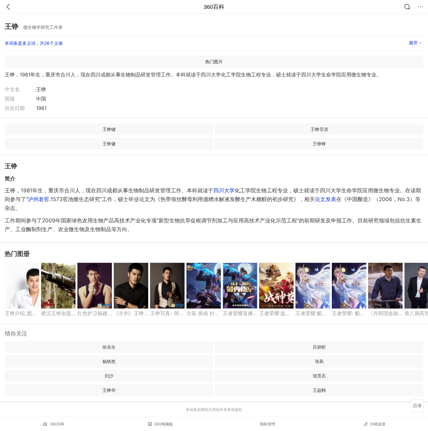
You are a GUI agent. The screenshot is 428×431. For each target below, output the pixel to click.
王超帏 (319, 390)
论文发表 (325, 199)
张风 (319, 361)
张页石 (319, 375)
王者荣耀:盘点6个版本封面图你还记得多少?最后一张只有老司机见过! (276, 313)
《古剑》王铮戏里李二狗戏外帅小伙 (131, 313)
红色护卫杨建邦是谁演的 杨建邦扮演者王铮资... (94, 313)
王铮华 (109, 390)
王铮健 (109, 143)
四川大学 (224, 190)
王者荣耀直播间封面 (240, 313)
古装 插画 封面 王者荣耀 (203, 313)
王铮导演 (319, 129)
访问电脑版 (163, 424)
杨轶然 (109, 361)
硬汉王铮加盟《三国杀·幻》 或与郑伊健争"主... (58, 313)
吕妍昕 (319, 347)
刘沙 (109, 375)
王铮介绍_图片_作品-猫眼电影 (22, 313)
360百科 (214, 7)
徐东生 (109, 347)
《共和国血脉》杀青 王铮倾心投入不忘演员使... (385, 313)
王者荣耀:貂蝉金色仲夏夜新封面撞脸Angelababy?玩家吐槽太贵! (312, 313)
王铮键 (109, 129)
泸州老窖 (38, 199)
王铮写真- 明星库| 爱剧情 (167, 313)
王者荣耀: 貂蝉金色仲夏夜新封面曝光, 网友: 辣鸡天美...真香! (349, 313)
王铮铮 (319, 143)
